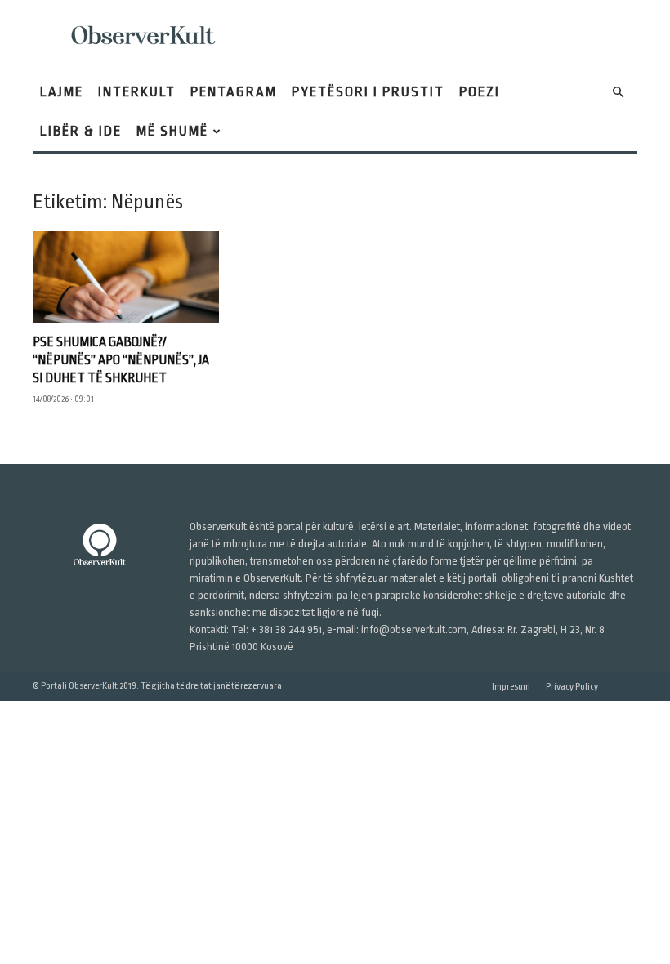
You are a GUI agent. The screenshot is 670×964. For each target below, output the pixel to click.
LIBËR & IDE (81, 131)
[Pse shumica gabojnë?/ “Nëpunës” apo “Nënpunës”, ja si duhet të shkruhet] (126, 277)
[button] (617, 92)
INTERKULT (137, 92)
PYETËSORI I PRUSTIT (368, 92)
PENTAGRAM (233, 92)
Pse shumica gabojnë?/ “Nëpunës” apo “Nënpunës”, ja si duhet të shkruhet (121, 360)
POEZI (479, 92)
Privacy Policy (572, 686)
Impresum (511, 686)
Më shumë (172, 131)
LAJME (61, 92)
